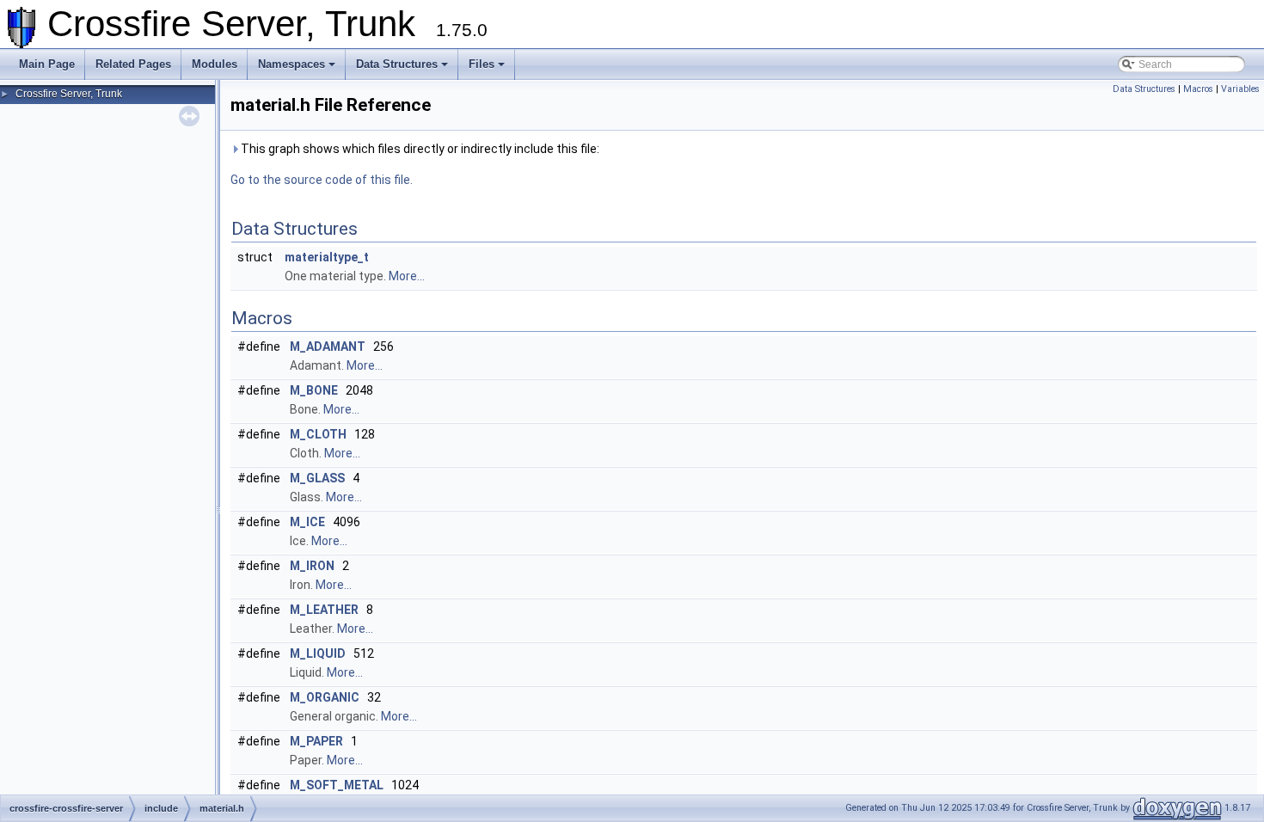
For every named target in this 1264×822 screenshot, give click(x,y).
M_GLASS (317, 478)
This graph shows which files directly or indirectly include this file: (418, 149)
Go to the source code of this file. (321, 180)
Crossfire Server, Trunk (68, 94)
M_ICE (307, 522)
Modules (214, 64)
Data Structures (397, 64)
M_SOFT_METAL (336, 785)
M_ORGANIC (324, 697)
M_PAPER (316, 741)
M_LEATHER (324, 609)
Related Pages (133, 64)
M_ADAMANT (327, 346)
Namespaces (291, 64)
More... (407, 276)
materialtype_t (327, 257)
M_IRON (312, 566)
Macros (1198, 89)
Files (481, 64)
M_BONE (314, 390)
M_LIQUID (318, 653)
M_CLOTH (318, 434)
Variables (1240, 89)
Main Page (47, 64)
